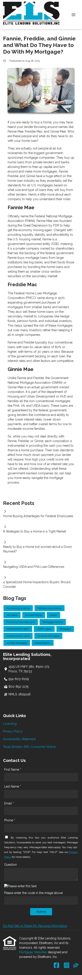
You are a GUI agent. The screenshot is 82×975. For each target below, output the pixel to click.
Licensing (10, 723)
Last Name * (12, 786)
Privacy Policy (13, 731)
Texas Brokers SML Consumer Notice (29, 746)
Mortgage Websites (33, 952)
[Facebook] (56, 965)
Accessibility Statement (19, 739)
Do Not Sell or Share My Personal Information (35, 926)
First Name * (12, 769)
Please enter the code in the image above (33, 893)
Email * (9, 803)
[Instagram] (66, 965)
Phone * (9, 820)
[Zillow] (76, 965)
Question (10, 864)
